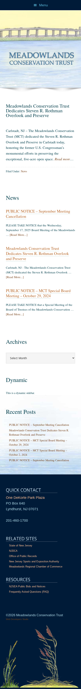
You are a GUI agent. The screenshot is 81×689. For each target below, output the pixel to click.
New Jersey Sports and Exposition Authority (34, 561)
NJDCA (13, 550)
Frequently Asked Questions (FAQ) (29, 591)
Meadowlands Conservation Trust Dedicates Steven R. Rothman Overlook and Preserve (37, 253)
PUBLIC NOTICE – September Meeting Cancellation (38, 213)
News (24, 171)
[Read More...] (19, 235)
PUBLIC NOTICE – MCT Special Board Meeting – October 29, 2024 (38, 293)
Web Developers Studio (17, 619)
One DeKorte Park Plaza (25, 498)
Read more (62, 159)
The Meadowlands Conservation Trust (40, 13)
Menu (43, 5)
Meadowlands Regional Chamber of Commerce (35, 566)
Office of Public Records (23, 556)
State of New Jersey (20, 545)
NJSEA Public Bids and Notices (27, 586)
